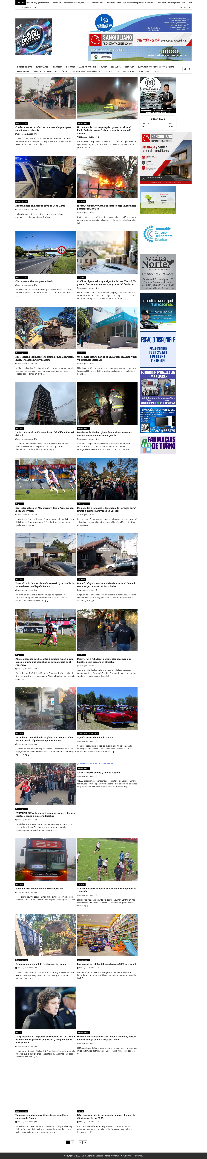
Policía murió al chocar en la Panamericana (39, 888)
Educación (116, 67)
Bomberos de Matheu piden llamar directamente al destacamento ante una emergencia (104, 434)
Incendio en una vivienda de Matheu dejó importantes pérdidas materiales (106, 207)
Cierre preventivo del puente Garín (53, 3)
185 (80, 1142)
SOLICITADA (144, 71)
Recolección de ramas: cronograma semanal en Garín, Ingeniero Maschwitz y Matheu (44, 358)
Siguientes (85, 1142)
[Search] (189, 69)
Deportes (70, 67)
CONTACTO (157, 71)
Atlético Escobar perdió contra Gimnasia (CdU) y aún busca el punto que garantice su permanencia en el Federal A (44, 661)
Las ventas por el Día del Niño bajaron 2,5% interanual (106, 963)
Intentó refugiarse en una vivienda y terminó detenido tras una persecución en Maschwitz (106, 585)
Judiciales (19, 428)
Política (103, 67)
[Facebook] (181, 7)
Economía (129, 67)
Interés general (24, 67)
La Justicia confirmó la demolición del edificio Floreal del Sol (44, 434)
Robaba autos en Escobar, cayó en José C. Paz (40, 205)
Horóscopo (57, 67)
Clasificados (42, 67)
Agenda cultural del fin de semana (95, 737)
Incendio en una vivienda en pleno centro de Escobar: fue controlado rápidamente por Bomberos (44, 739)
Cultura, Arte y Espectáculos (86, 71)
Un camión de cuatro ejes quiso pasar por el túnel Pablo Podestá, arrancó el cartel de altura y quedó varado (104, 130)
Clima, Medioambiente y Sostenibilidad (156, 67)
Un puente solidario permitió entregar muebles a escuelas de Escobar (41, 1117)
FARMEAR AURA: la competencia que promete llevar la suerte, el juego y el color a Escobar (45, 814)
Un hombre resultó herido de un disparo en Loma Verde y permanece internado (107, 358)
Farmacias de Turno (42, 71)
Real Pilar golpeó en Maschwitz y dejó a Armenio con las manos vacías (44, 509)
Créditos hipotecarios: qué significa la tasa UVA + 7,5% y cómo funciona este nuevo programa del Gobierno (114, 3)
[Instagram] (185, 7)
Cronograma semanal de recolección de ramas (40, 963)
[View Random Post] (185, 69)
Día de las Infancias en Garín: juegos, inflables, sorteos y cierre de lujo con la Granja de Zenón (107, 1038)
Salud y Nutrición (87, 67)
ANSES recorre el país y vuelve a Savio (98, 772)
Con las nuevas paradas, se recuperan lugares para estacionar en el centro (43, 129)
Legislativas (23, 71)
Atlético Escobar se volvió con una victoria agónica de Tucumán (106, 890)
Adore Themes (135, 1155)
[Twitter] (189, 7)
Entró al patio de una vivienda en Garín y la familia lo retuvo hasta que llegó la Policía (44, 585)
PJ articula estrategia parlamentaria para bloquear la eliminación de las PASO (106, 1117)
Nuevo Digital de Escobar (91, 1155)
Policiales (108, 71)
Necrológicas (61, 71)
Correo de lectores (126, 71)
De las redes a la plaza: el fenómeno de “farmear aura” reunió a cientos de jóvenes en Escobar (106, 509)
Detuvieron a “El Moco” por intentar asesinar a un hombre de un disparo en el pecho (104, 660)
